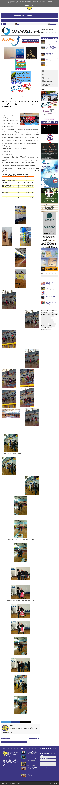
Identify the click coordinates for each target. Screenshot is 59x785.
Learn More (27, 5)
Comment (27, 722)
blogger (20, 741)
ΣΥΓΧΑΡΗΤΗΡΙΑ (44, 323)
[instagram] (51, 783)
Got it (32, 5)
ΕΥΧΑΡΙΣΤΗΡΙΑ (44, 316)
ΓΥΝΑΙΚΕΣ (51, 312)
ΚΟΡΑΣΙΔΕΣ (51, 316)
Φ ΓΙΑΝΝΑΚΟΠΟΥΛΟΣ (45, 329)
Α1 (49, 310)
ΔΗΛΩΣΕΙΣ (43, 314)
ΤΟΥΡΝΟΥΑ (41, 20)
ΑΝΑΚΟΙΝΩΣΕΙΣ (10, 20)
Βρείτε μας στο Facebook (49, 78)
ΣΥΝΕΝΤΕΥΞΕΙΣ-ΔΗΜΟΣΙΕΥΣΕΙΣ (47, 325)
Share (17, 722)
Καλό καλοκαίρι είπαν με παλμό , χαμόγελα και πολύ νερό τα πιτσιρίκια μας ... (52, 41)
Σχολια (55, 38)
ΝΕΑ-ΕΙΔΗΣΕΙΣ (18, 20)
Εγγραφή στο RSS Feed (48, 71)
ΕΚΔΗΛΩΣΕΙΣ (27, 20)
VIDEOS (47, 20)
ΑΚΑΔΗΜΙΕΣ (54, 310)
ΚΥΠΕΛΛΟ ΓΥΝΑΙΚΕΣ (45, 318)
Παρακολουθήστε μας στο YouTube (49, 85)
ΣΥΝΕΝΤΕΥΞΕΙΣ (34, 20)
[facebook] (4, 770)
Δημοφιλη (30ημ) (49, 38)
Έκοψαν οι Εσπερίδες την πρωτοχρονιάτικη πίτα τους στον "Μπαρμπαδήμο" (51, 302)
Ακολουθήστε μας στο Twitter (48, 75)
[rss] (57, 783)
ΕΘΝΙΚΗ (48, 314)
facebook (7, 741)
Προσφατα (43, 38)
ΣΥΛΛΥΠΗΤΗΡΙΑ (52, 323)
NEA (42, 310)
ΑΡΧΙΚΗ (3, 20)
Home (3, 95)
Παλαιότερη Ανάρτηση (34, 738)
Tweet (7, 722)
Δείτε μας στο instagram (49, 81)
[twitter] (6, 770)
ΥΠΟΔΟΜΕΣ (49, 327)
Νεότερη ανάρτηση (5, 738)
